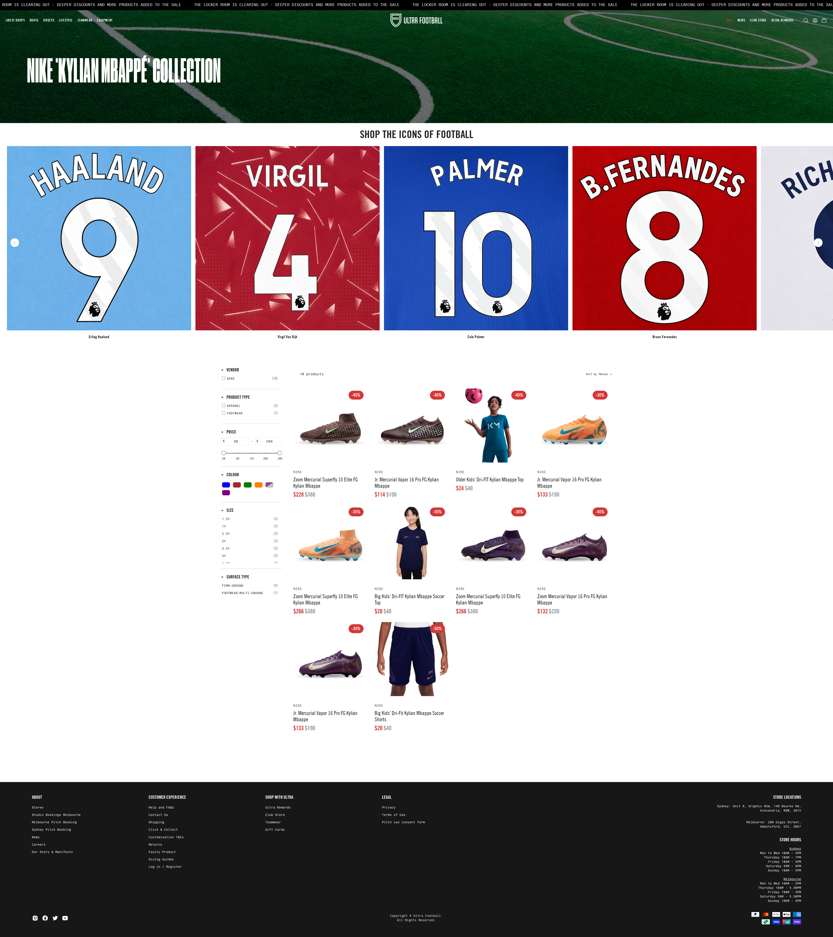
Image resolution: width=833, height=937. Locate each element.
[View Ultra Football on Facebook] (45, 918)
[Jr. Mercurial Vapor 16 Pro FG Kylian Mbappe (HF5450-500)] (330, 659)
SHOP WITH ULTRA (279, 797)
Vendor (232, 369)
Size (230, 510)
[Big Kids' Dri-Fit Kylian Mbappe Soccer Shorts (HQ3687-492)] (412, 659)
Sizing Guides (161, 859)
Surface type (237, 577)
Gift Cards (275, 829)
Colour (232, 474)
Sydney (795, 848)
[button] (805, 20)
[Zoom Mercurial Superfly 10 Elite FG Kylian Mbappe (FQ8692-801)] (330, 542)
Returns (155, 844)
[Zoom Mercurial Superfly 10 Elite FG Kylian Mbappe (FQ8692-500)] (493, 542)
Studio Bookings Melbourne (56, 815)
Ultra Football (427, 915)
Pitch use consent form (403, 822)
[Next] (818, 242)
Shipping (156, 822)
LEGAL (387, 797)
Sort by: (597, 374)
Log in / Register (165, 866)
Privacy (389, 807)
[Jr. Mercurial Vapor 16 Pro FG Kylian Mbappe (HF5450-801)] (575, 426)
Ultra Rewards (278, 807)
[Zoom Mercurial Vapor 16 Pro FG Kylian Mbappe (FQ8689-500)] (575, 542)
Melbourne (792, 879)
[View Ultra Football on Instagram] (35, 918)
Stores (38, 807)
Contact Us (158, 815)
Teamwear (273, 822)
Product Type (238, 397)
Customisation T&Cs (166, 837)
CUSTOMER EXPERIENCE (167, 797)
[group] (416, 242)
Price (231, 432)
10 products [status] (312, 374)
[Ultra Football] (416, 20)
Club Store (275, 815)
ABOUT (37, 797)
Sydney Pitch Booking (51, 829)
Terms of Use (393, 815)
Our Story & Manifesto (52, 852)
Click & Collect (163, 829)
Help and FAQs (161, 807)
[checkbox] (251, 378)
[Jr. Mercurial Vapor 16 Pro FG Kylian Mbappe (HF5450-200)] (412, 426)
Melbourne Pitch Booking (54, 822)
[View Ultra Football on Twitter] (55, 918)
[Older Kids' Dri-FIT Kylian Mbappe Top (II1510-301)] (493, 426)
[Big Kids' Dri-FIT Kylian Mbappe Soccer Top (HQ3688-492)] (412, 542)
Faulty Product (162, 852)
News (36, 837)
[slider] (223, 453)
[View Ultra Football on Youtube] (65, 918)
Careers (39, 844)
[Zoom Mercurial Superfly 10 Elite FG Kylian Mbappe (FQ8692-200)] (330, 426)
